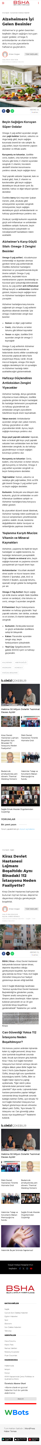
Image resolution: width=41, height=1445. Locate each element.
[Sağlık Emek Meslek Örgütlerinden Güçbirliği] (20, 795)
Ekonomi (8, 1324)
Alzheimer (8, 662)
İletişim (7, 1369)
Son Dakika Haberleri (13, 1327)
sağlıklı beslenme (11, 673)
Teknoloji (8, 1331)
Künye (7, 1373)
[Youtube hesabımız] (31, 1268)
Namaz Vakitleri (11, 1348)
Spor (6, 1320)
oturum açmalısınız (27, 829)
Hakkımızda (9, 1366)
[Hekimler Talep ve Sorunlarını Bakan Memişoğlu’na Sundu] (30, 760)
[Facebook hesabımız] (20, 1268)
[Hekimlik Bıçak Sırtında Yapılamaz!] (20, 1236)
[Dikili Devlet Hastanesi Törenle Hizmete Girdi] (30, 724)
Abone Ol (20, 1399)
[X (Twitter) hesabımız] (23, 1268)
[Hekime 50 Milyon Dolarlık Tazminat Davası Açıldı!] (20, 695)
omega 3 (19, 667)
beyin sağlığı (21, 662)
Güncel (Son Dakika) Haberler (13, 62)
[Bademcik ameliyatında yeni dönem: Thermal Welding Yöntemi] (10, 760)
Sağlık (28, 919)
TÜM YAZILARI (31, 54)
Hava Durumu (10, 1341)
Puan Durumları (11, 1355)
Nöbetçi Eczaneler (12, 1352)
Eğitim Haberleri (11, 1316)
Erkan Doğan (14, 54)
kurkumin (7, 667)
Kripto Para (9, 1345)
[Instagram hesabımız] (27, 1268)
